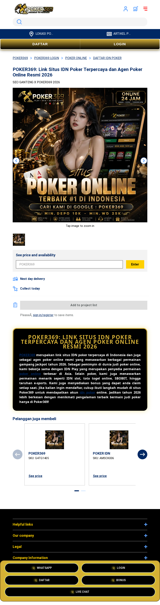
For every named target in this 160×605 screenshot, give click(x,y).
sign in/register (43, 315)
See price (35, 476)
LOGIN (120, 44)
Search (18, 22)
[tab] (76, 490)
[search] (80, 22)
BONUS (121, 580)
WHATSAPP (44, 568)
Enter (135, 264)
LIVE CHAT (82, 592)
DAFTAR (40, 44)
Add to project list (83, 305)
